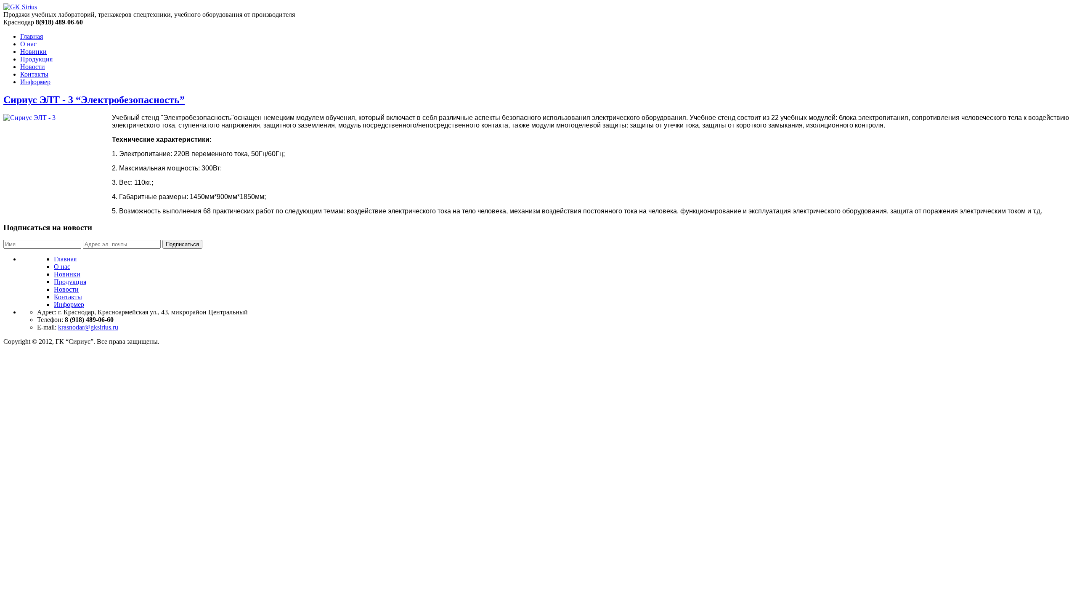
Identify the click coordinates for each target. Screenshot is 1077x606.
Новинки (33, 51)
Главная (31, 36)
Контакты (34, 74)
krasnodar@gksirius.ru (88, 327)
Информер (35, 81)
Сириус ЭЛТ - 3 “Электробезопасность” (94, 99)
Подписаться (182, 244)
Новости (32, 66)
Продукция (36, 59)
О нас (28, 44)
